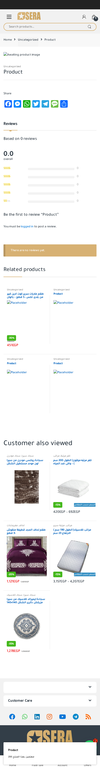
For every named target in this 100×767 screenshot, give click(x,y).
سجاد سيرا (28, 455)
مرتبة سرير (59, 525)
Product (13, 750)
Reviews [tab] (10, 124)
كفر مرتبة (65, 455)
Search (89, 26)
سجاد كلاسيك (14, 595)
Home (7, 40)
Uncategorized (28, 40)
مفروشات (12, 525)
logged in (27, 227)
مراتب (56, 455)
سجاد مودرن (13, 455)
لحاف (21, 525)
